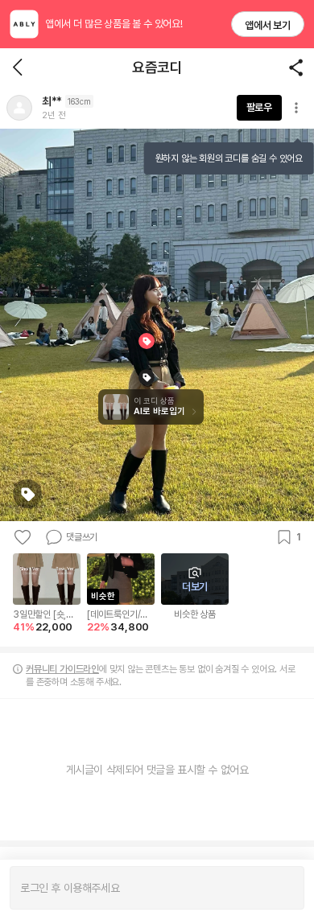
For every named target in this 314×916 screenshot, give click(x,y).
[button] (19, 108)
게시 (284, 887)
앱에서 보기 (268, 25)
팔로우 (259, 107)
